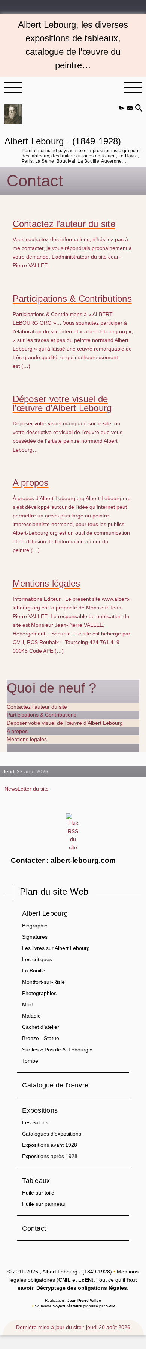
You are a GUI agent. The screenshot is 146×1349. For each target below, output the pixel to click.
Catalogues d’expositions (51, 1134)
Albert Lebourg (44, 913)
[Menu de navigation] (13, 87)
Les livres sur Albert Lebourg (56, 948)
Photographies (39, 993)
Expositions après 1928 (49, 1156)
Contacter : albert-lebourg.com (63, 860)
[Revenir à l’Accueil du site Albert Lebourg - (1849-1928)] (13, 114)
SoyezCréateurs (67, 1306)
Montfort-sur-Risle (43, 982)
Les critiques (37, 959)
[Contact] (130, 108)
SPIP (110, 1306)
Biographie (35, 926)
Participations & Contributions (72, 298)
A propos (31, 482)
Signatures (35, 937)
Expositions (40, 1110)
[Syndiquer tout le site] (73, 832)
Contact (34, 1228)
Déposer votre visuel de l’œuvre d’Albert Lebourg (62, 404)
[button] (121, 108)
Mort (27, 1004)
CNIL (64, 1280)
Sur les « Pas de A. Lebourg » (57, 1050)
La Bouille (33, 971)
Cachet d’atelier (40, 1027)
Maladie (31, 1016)
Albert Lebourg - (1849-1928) (72, 149)
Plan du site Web (54, 891)
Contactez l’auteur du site (64, 223)
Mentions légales (46, 583)
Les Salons (35, 1122)
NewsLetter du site (26, 789)
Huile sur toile (38, 1193)
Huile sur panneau (44, 1204)
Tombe (30, 1061)
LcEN (85, 1280)
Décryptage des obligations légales (81, 1288)
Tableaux (36, 1180)
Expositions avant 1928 (49, 1145)
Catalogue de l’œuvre (55, 1085)
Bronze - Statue (40, 1038)
